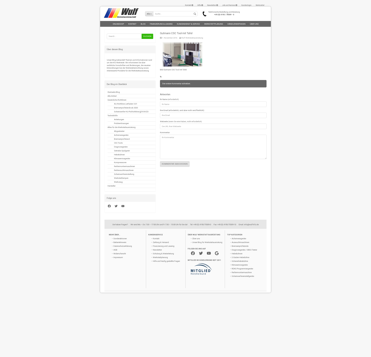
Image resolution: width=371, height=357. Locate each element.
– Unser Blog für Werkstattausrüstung (206, 242)
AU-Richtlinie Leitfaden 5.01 (125, 104)
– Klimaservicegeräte (239, 265)
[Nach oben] (8, 352)
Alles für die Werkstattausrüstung (122, 127)
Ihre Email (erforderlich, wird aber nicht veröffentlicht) (182, 110)
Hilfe (199, 5)
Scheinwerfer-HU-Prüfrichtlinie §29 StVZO (131, 112)
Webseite (181, 121)
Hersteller (112, 186)
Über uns (254, 24)
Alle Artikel (112, 96)
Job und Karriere (229, 5)
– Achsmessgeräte (238, 238)
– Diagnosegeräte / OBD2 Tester (243, 250)
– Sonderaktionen (119, 238)
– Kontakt (155, 238)
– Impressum (117, 257)
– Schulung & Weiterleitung (162, 254)
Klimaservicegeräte (122, 158)
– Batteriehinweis (119, 242)
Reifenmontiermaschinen (124, 166)
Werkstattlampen (121, 178)
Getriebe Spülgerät (122, 151)
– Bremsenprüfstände (239, 246)
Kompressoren (120, 162)
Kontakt (188, 5)
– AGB (114, 250)
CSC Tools (118, 143)
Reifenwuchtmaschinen (124, 170)
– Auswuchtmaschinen (239, 242)
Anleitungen (119, 119)
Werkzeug (118, 182)
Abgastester (119, 131)
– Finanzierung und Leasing (162, 246)
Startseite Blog (114, 92)
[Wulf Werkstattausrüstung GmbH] (121, 13)
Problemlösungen (121, 123)
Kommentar (165, 132)
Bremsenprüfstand (122, 139)
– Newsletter (156, 250)
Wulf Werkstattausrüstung (192, 38)
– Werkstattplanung (159, 257)
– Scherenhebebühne (239, 261)
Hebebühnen (119, 155)
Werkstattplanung (213, 24)
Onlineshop (118, 24)
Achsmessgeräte (121, 135)
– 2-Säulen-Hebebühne (239, 257)
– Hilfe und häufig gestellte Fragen (165, 261)
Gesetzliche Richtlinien (117, 100)
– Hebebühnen (236, 254)
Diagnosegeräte (121, 147)
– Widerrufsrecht (119, 254)
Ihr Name (169, 99)
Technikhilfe (113, 115)
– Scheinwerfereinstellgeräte (242, 276)
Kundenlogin (246, 5)
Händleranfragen (236, 24)
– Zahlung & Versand (160, 242)
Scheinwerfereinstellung (124, 174)
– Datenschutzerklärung (122, 246)
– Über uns (195, 238)
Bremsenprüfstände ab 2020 (126, 108)
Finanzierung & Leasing (161, 24)
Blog (143, 24)
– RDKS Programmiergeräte (241, 269)
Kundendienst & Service (188, 24)
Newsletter (211, 5)
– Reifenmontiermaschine (241, 272)
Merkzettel (260, 5)
